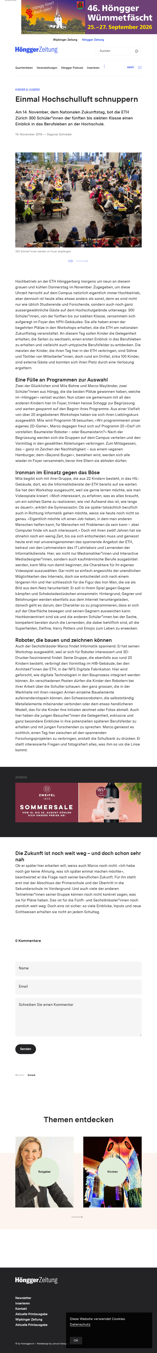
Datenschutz (80, 1324)
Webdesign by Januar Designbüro (55, 1344)
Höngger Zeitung (93, 40)
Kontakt (21, 1309)
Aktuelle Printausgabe (31, 1314)
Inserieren (22, 1303)
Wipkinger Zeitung (65, 40)
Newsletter (23, 1298)
